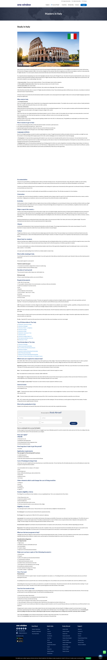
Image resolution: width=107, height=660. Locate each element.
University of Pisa (22, 334)
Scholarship (71, 4)
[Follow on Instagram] (19, 628)
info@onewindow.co (23, 633)
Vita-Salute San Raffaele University (25, 338)
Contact (77, 4)
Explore (48, 4)
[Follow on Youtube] (17, 628)
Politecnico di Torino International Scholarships (28, 354)
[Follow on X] (25, 628)
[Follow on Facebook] (21, 628)
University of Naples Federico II (25, 336)
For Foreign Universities (65, 1)
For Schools (84, 1)
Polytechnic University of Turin (24, 333)
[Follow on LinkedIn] (23, 628)
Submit (74, 423)
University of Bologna (22, 326)
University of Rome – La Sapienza (25, 327)
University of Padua (22, 329)
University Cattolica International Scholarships (28, 351)
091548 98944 (22, 630)
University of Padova (22, 349)
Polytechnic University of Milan (25, 324)
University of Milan (22, 331)
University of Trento (23, 339)
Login (83, 5)
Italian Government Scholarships (25, 346)
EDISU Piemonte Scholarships (24, 352)
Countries (64, 4)
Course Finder (55, 4)
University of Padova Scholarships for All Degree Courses (30, 356)
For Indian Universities (76, 1)
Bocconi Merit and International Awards (26, 347)
